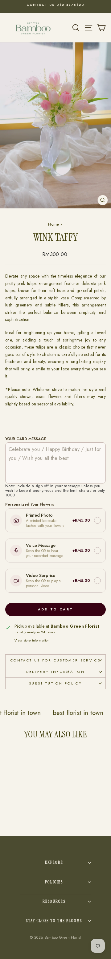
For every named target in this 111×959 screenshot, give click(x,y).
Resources (54, 901)
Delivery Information (55, 671)
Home (53, 224)
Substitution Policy (55, 683)
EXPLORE (54, 862)
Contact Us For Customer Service (55, 660)
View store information (32, 640)
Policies (54, 882)
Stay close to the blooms (54, 920)
